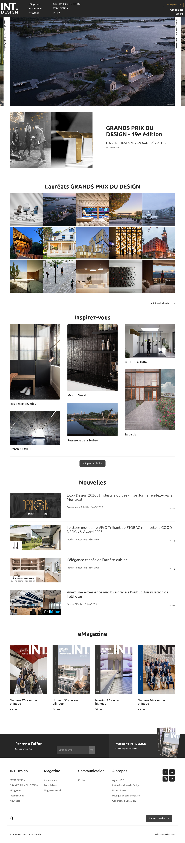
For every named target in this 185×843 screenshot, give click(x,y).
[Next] (173, 62)
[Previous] (12, 62)
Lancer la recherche (159, 818)
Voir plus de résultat (93, 463)
